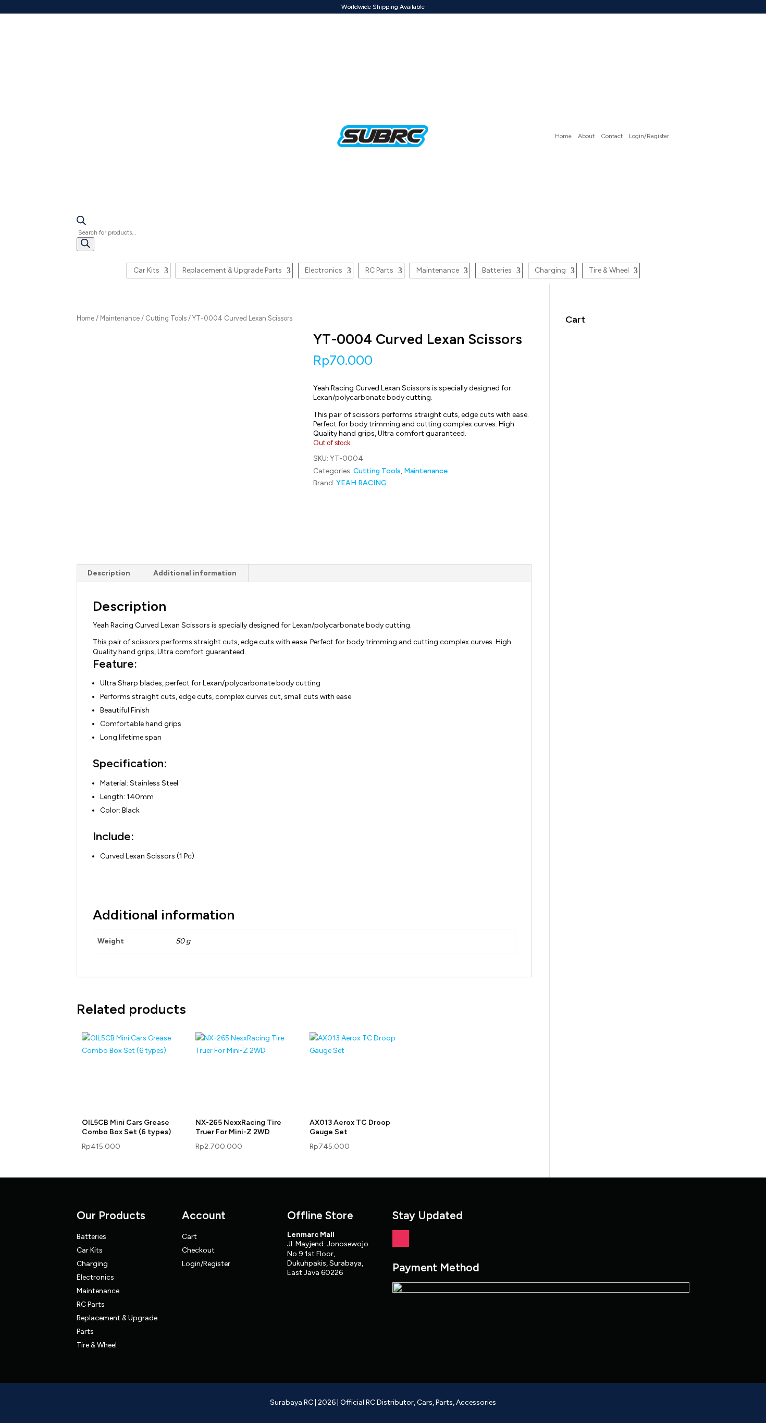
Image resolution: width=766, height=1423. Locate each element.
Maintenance (437, 270)
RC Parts (379, 270)
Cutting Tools (166, 318)
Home (563, 136)
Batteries (497, 270)
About (586, 136)
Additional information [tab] (195, 573)
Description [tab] (109, 573)
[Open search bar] (81, 222)
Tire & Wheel (609, 270)
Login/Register (649, 136)
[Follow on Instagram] (400, 1238)
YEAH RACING (361, 483)
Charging (550, 270)
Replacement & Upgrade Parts (232, 270)
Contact (612, 136)
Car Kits (146, 270)
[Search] (85, 244)
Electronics (323, 270)
